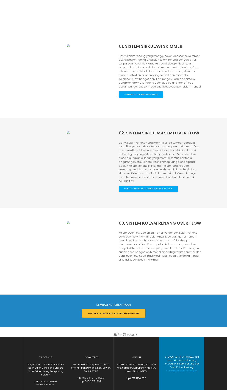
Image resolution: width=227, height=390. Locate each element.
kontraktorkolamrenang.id (181, 370)
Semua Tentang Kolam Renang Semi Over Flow (148, 189)
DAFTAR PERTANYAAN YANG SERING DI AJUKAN (113, 313)
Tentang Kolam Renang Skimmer (141, 94)
